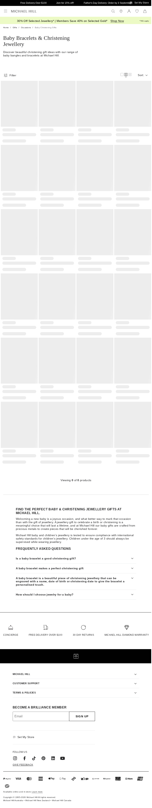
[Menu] (5, 11)
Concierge (10, 629)
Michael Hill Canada (61, 795)
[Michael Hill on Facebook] (23, 752)
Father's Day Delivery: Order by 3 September (108, 3)
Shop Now (117, 20)
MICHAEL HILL (20, 668)
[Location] (121, 11)
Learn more (37, 786)
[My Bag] (144, 11)
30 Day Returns (81, 629)
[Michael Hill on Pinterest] (42, 752)
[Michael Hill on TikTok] (32, 752)
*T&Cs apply (144, 21)
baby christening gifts (46, 27)
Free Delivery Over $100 (33, 3)
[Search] (113, 11)
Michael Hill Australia (13, 795)
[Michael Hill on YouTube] (61, 752)
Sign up (80, 710)
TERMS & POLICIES (22, 687)
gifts (15, 27)
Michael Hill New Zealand (37, 795)
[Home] (23, 11)
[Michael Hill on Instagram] (13, 752)
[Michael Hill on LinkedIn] (51, 752)
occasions (26, 27)
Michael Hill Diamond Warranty (124, 629)
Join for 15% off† (65, 3)
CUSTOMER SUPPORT (24, 678)
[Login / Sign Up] (129, 11)
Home (6, 27)
